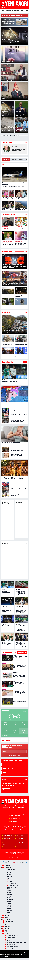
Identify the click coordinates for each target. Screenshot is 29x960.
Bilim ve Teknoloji (5, 503)
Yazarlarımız (7, 142)
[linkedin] (27, 862)
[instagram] (11, 862)
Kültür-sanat (20, 606)
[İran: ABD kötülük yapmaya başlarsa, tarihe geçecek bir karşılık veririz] (21, 584)
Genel (9, 903)
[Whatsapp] (23, 827)
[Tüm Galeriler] (26, 251)
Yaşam (22, 853)
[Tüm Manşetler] (26, 165)
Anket (22, 10)
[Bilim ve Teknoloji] (12, 503)
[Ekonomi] (26, 502)
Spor (3, 379)
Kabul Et (7, 956)
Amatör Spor (13, 880)
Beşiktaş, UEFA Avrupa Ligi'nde (9, 381)
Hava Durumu (20, 835)
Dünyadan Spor (14, 885)
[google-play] (15, 830)
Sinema (9, 912)
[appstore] (8, 830)
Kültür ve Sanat (16, 853)
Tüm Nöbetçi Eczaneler (15, 755)
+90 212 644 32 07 (15, 818)
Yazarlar (7, 919)
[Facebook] (3, 827)
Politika (14, 159)
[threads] (23, 862)
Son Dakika (10, 914)
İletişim (7, 932)
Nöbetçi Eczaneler (8, 835)
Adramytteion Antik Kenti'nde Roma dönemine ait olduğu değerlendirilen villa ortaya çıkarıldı (21, 610)
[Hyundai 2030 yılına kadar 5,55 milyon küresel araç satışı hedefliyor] (7, 601)
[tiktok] (20, 862)
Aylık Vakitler (5, 735)
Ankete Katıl (6, 790)
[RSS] (26, 827)
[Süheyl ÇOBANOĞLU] (6, 149)
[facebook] (4, 862)
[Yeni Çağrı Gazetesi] (15, 3)
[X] (5, 827)
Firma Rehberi (9, 921)
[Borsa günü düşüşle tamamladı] (7, 619)
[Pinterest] (8, 827)
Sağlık (9, 906)
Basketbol (13, 883)
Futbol (12, 881)
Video (6, 917)
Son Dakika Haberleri (8, 847)
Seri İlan (7, 923)
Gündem (6, 159)
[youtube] (14, 862)
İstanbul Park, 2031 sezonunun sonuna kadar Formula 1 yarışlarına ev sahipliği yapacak (20, 628)
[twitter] (7, 862)
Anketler (7, 928)
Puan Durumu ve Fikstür (6, 843)
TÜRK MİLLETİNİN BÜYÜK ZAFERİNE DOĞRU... (18, 150)
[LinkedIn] (13, 827)
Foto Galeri (8, 915)
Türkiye (9, 896)
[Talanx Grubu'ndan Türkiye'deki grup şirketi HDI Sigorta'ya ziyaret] (21, 637)
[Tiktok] (18, 827)
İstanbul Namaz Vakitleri (6, 839)
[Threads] (21, 827)
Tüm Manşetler (20, 842)
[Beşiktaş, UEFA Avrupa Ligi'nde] (14, 371)
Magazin (9, 894)
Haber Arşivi (19, 847)
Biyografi (10, 905)
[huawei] (21, 830)
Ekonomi (19, 502)
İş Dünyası (10, 899)
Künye (6, 930)
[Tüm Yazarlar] (26, 142)
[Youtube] (16, 827)
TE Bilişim (18, 857)
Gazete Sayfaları (6, 10)
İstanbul (18, 589)
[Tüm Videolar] (26, 312)
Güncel (9, 901)
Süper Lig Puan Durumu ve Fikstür (16, 942)
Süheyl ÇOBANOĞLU (17, 147)
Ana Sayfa (7, 865)
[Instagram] (11, 827)
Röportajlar (15, 10)
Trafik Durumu (20, 838)
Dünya (21, 159)
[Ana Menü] (4, 7)
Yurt (8, 897)
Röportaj (9, 892)
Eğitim (9, 908)
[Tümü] (26, 214)
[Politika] (26, 543)
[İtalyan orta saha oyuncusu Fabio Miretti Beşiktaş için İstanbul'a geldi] (7, 637)
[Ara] (2, 7)
